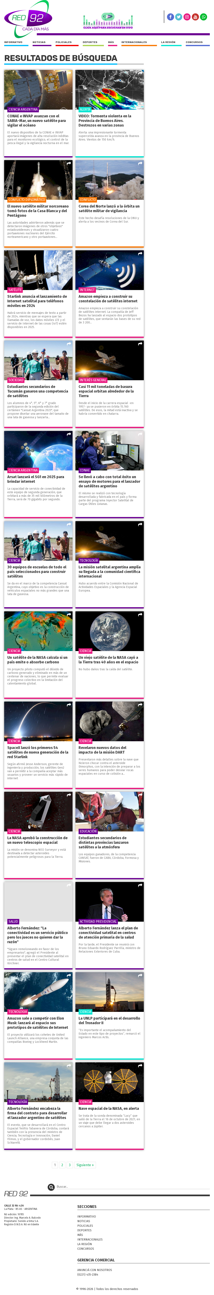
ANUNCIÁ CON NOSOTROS (94, 1270)
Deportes (90, 42)
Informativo (13, 42)
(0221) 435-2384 (87, 1274)
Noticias (39, 42)
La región (168, 42)
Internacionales (134, 42)
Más (111, 42)
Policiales (64, 42)
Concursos (194, 42)
